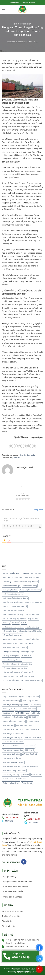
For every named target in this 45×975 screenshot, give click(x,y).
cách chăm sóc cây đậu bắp (13, 594)
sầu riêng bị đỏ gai (27, 652)
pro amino (25, 775)
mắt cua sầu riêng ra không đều (29, 631)
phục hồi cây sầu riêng (11, 775)
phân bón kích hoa (28, 746)
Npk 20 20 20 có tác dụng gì (13, 639)
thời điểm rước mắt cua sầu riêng (15, 668)
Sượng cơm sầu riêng (11, 652)
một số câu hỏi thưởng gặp (12, 635)
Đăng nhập (38, 510)
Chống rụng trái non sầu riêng (30, 590)
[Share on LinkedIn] (34, 446)
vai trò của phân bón (10, 676)
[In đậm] (4, 526)
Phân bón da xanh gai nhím (12, 729)
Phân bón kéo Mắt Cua (11, 746)
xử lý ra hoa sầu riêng (10, 680)
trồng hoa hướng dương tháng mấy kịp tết (18, 672)
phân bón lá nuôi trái (29, 754)
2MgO (5, 696)
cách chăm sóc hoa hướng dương (15, 598)
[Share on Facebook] (16, 446)
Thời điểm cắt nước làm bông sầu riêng (17, 664)
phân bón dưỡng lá (32, 729)
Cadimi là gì (7, 582)
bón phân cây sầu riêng (11, 701)
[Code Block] (25, 526)
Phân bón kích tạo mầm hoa (13, 750)
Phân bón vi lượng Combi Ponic (14, 771)
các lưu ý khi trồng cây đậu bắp (14, 619)
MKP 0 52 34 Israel (23, 713)
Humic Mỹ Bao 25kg (10, 709)
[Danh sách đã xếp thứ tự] (16, 526)
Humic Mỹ (6, 623)
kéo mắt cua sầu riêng (28, 709)
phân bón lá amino (26, 643)
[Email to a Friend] (25, 446)
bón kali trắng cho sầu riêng (31, 573)
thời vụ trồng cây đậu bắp (12, 660)
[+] (34, 526)
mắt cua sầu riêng (9, 631)
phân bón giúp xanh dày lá (12, 738)
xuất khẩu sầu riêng (27, 676)
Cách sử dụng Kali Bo (33, 602)
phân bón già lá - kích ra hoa (13, 734)
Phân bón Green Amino (32, 738)
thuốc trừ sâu (21, 779)
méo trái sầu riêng (32, 627)
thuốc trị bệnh (36, 775)
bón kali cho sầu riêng (11, 573)
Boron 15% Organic (16, 696)
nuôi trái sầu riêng (32, 639)
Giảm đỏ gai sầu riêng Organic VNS (15, 705)
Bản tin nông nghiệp (22, 24)
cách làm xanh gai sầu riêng (13, 602)
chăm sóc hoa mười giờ (11, 586)
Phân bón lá (29, 750)
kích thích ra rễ (8, 713)
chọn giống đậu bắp (10, 590)
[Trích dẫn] (22, 526)
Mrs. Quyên (33, 822)
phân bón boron (33, 721)
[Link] (28, 526)
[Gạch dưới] (10, 526)
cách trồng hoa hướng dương (13, 610)
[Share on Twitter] (20, 446)
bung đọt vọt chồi (32, 696)
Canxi (24, 701)
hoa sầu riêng (35, 705)
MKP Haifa (36, 713)
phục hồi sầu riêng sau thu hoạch (15, 647)
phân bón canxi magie (24, 725)
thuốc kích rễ (26, 656)
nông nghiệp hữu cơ (10, 643)
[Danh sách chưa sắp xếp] (19, 526)
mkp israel (6, 717)
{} (31, 526)
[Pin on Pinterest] (29, 446)
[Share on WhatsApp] (11, 446)
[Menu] (3, 9)
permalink (16, 458)
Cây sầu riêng (33, 619)
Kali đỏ (23, 623)
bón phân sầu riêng (32, 577)
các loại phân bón (32, 615)
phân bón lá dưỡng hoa (11, 754)
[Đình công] (13, 526)
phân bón (21, 721)
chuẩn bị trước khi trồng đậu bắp (26, 582)
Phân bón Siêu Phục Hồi (11, 766)
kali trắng (15, 623)
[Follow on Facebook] (23, 862)
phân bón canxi (8, 725)
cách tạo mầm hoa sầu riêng (13, 615)
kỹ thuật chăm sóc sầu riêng (13, 627)
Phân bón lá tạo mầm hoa (12, 758)
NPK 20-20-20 (33, 717)
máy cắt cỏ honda (19, 717)
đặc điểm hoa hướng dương (31, 680)
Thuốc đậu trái (27, 783)
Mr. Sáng (9, 821)
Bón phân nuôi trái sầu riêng (13, 577)
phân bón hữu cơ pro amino (13, 742)
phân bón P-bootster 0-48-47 (13, 762)
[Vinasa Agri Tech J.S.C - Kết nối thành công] (22, 9)
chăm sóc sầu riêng (30, 586)
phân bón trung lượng (30, 766)
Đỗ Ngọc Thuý (32, 42)
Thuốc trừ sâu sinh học (11, 783)
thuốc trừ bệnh (8, 779)
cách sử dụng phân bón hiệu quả (15, 606)
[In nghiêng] (7, 526)
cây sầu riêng (33, 701)
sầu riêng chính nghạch (11, 656)
